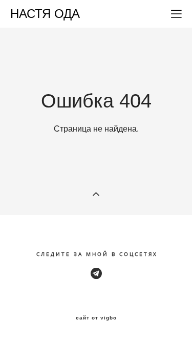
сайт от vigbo (96, 317)
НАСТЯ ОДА (45, 14)
